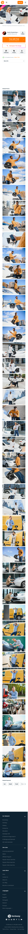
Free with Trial (14, 39)
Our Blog (4, 892)
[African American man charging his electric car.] (13, 254)
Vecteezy (4, 832)
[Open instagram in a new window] (8, 929)
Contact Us (5, 887)
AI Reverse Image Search (9, 846)
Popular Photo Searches (8, 872)
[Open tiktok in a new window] (16, 929)
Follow (22, 34)
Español (4, 907)
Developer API (6, 844)
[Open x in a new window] (18, 929)
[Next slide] (21, 794)
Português (5, 910)
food (16, 794)
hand (10, 794)
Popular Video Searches (8, 875)
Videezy (4, 835)
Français (4, 915)
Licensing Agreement (8, 861)
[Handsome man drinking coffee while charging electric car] (13, 522)
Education (5, 841)
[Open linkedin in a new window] (11, 929)
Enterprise (5, 838)
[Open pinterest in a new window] (13, 929)
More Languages (6, 918)
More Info (6, 60)
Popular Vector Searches (8, 869)
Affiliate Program (6, 867)
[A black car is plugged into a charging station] (13, 716)
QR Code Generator (7, 852)
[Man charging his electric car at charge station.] (13, 622)
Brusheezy (5, 830)
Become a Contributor (8, 895)
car (5, 794)
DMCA (4, 864)
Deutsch (4, 913)
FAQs (3, 884)
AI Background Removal (8, 849)
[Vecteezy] (2, 2)
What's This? (17, 57)
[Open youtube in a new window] (21, 929)
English (4, 904)
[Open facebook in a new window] (6, 929)
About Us (4, 890)
